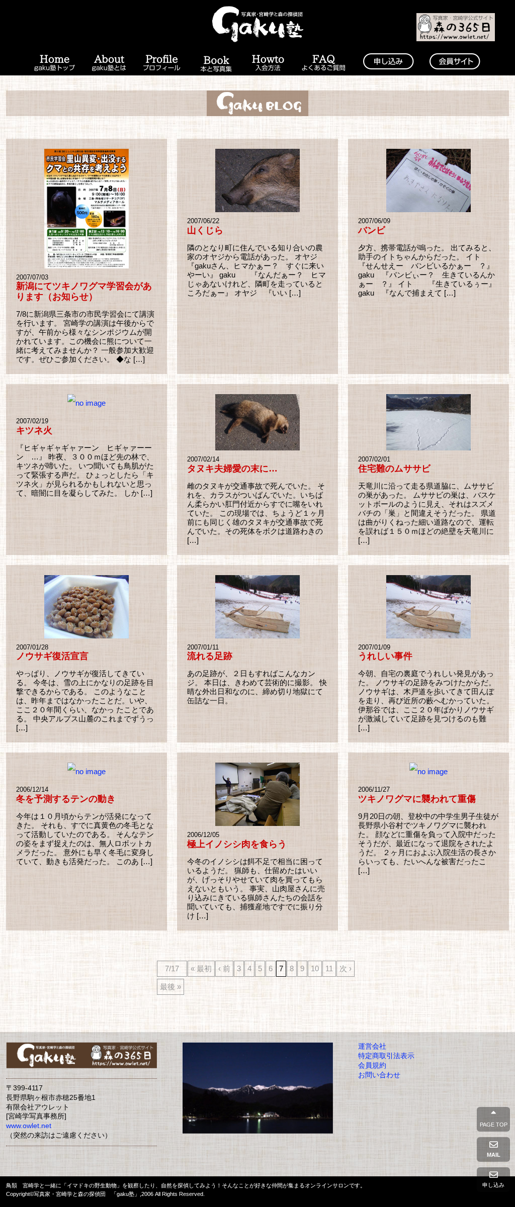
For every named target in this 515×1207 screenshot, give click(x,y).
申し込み (493, 1185)
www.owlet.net (28, 1126)
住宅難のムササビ (394, 468)
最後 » (170, 986)
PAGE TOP (493, 1125)
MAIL (493, 1155)
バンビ (371, 230)
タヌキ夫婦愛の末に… (232, 468)
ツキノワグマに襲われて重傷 (417, 799)
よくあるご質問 (324, 63)
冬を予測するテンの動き (66, 799)
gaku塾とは (109, 63)
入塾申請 (388, 63)
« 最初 (201, 968)
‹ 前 (224, 968)
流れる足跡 (209, 656)
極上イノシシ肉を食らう (237, 844)
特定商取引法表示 (386, 1056)
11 (329, 968)
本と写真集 (216, 63)
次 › (345, 968)
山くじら (205, 230)
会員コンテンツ (454, 63)
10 (315, 968)
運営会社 (372, 1046)
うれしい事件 (385, 656)
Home (53, 63)
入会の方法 (268, 63)
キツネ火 (34, 430)
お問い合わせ (379, 1075)
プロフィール (162, 63)
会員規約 (372, 1065)
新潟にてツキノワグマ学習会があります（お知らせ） (84, 291)
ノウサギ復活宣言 (52, 656)
